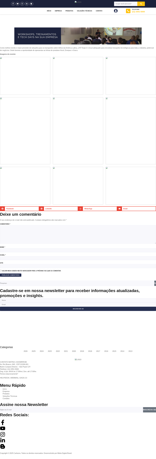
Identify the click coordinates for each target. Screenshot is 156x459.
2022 (58, 351)
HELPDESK (4, 378)
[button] (19, 208)
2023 (50, 351)
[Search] (141, 4)
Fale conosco (12, 333)
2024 (42, 351)
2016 (106, 351)
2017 (98, 351)
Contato (99, 11)
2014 (122, 351)
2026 (25, 351)
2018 (90, 351)
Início (49, 11)
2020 (74, 351)
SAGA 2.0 (23, 378)
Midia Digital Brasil (64, 453)
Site (1, 263)
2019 (82, 351)
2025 (34, 351)
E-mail (3, 255)
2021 (66, 351)
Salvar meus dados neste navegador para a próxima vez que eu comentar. (31, 271)
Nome (2, 247)
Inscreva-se (149, 410)
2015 (114, 351)
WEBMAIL (14, 378)
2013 (130, 351)
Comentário (5, 224)
